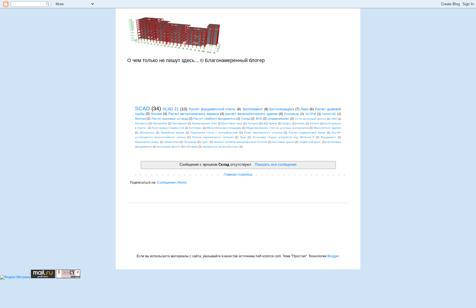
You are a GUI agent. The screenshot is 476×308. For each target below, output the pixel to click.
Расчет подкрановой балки (307, 132)
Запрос (286, 123)
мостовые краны (283, 141)
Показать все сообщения (275, 164)
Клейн (300, 123)
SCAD (142, 108)
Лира (305, 109)
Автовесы (141, 123)
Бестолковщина (281, 109)
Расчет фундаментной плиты (212, 109)
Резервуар (291, 114)
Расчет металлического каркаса (193, 114)
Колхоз (314, 123)
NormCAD (329, 114)
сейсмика (191, 146)
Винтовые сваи (232, 123)
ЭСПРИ (310, 114)
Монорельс (147, 132)
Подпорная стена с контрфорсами (214, 132)
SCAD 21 (171, 109)
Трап (243, 137)
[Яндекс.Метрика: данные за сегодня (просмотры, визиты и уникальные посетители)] (15, 277)
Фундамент (328, 137)
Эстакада (190, 141)
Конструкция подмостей (168, 127)
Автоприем (179, 123)
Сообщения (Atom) (171, 182)
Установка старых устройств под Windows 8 (283, 137)
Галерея (253, 123)
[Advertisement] (235, 83)
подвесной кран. (310, 141)
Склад (245, 118)
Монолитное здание (327, 127)
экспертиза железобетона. (221, 146)
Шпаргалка (171, 141)
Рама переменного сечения (263, 132)
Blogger (333, 256)
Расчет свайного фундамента (214, 118)
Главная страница (238, 174)
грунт (205, 141)
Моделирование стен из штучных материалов (277, 127)
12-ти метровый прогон (310, 118)
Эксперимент (252, 109)
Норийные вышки (172, 132)
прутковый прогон (168, 146)
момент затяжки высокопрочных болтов (240, 141)
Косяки (156, 114)
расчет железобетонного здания (251, 114)
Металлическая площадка (224, 127)
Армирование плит (204, 123)
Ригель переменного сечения (212, 137)
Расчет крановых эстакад (170, 118)
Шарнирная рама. (147, 141)
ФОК (259, 118)
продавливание (278, 118)
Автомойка (160, 123)
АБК (334, 118)
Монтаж (140, 118)
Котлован (195, 127)
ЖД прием (270, 123)
